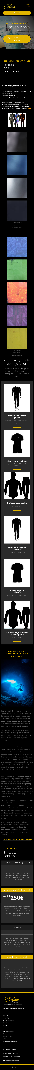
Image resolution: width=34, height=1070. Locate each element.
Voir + (29, 108)
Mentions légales (7, 1036)
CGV (4, 1039)
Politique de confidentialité (10, 1041)
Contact (17, 13)
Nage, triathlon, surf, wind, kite (17, 39)
